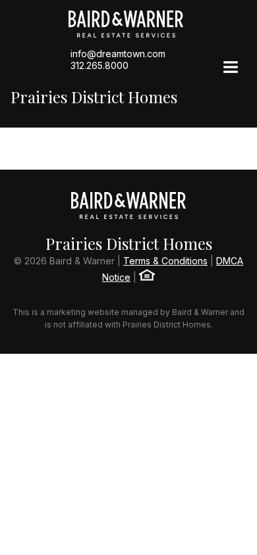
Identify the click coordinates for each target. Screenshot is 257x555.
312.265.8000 (99, 65)
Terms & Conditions (165, 260)
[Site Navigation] (230, 68)
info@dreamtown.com (118, 53)
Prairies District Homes (94, 97)
